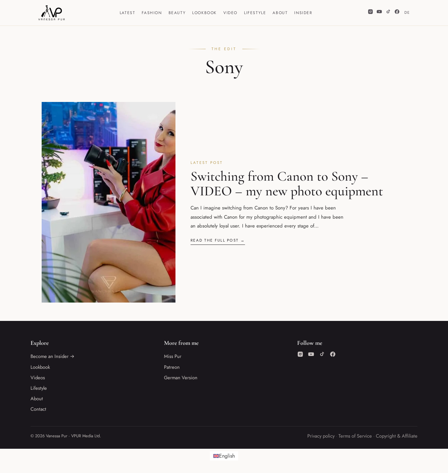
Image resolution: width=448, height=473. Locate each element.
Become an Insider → (52, 356)
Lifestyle (255, 13)
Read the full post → (218, 240)
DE (407, 12)
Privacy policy (321, 436)
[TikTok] (388, 13)
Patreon (172, 367)
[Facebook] (397, 13)
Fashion (152, 13)
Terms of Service (355, 436)
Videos (38, 377)
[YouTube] (379, 13)
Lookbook (204, 13)
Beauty (177, 13)
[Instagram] (370, 13)
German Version (180, 377)
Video (230, 13)
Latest (127, 13)
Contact (38, 409)
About (280, 13)
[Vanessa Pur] (51, 12)
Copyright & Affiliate (396, 436)
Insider (303, 13)
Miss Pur (172, 356)
